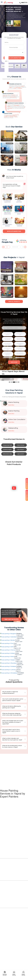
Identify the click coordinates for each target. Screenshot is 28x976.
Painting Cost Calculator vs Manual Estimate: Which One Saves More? (13, 938)
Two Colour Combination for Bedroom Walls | (13, 959)
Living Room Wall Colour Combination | (12, 961)
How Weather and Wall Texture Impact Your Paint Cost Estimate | (13, 915)
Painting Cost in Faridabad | (16, 952)
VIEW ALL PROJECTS (14, 301)
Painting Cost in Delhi (8, 954)
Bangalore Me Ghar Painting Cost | (11, 913)
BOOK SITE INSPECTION (14, 231)
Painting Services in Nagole (7, 349)
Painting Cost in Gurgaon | (14, 947)
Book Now (11, 405)
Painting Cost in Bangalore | (10, 945)
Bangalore (15, 247)
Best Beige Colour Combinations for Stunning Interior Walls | (13, 929)
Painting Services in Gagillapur (7, 334)
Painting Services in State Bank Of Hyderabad (7, 354)
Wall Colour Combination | (9, 964)
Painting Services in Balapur (20, 344)
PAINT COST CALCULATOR (11, 619)
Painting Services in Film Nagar (20, 349)
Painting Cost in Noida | (9, 949)
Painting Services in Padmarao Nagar (20, 339)
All (7, 247)
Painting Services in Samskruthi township (20, 353)
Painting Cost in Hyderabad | (11, 950)
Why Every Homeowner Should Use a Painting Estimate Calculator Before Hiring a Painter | (13, 935)
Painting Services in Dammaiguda (7, 344)
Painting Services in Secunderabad (7, 339)
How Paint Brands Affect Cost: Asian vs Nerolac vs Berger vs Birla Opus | (13, 924)
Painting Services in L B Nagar (20, 334)
